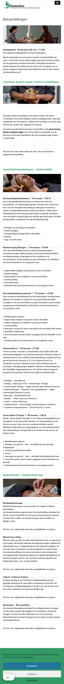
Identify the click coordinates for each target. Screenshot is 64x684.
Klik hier (6, 529)
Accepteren (32, 665)
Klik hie (6, 151)
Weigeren (32, 674)
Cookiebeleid (32, 680)
